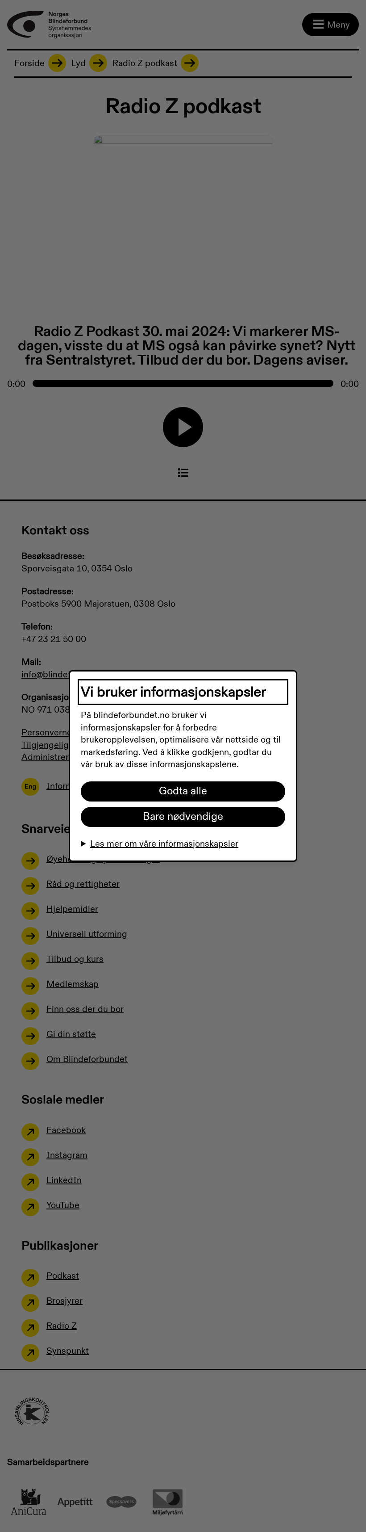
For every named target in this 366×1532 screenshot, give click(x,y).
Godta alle (183, 791)
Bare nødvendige (183, 816)
